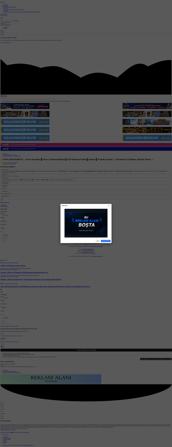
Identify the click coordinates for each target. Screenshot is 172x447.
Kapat (109, 205)
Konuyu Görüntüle (105, 240)
